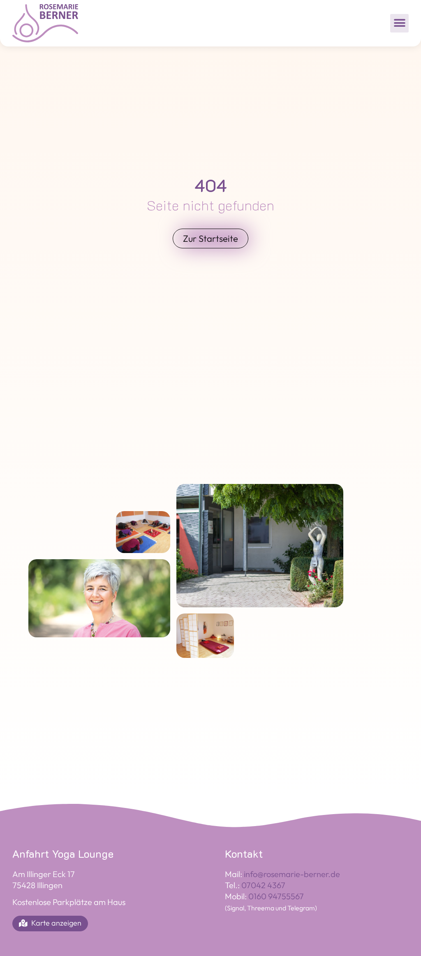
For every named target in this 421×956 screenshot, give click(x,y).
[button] (399, 23)
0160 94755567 (276, 896)
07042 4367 (263, 885)
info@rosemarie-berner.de (292, 874)
